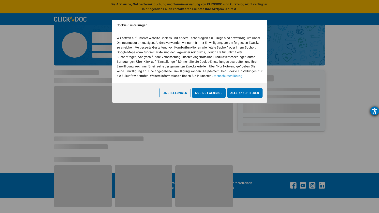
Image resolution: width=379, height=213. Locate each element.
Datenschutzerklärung (226, 76)
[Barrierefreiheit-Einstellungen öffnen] (374, 110)
